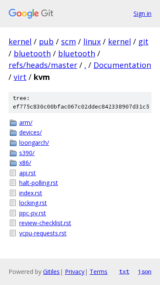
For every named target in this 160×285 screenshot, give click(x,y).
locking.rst (33, 203)
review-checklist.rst (45, 223)
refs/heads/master (43, 65)
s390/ (27, 153)
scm (68, 41)
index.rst (30, 193)
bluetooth (32, 53)
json (144, 271)
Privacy (74, 271)
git (143, 41)
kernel (20, 41)
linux (92, 41)
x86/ (25, 163)
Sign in (142, 13)
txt (124, 271)
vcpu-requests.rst (43, 233)
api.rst (27, 173)
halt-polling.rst (38, 183)
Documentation (122, 65)
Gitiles (51, 271)
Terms (99, 271)
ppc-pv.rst (32, 213)
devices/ (30, 132)
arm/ (25, 122)
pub (46, 41)
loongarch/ (34, 142)
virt (20, 77)
